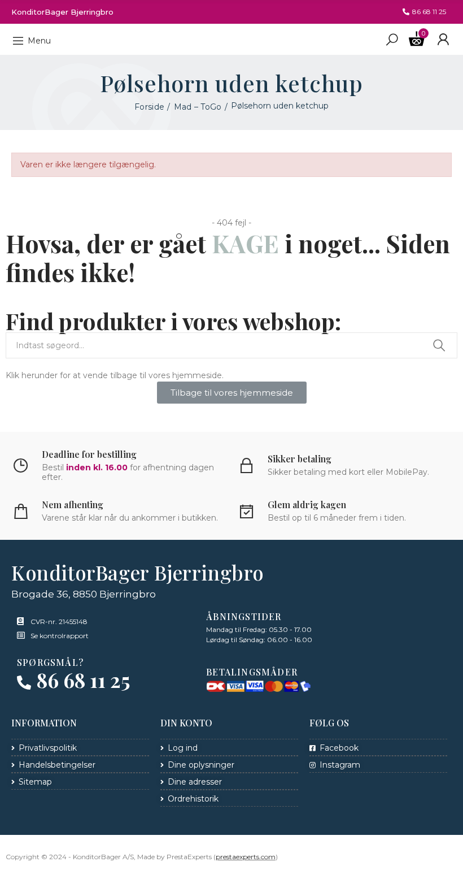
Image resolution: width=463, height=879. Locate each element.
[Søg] (392, 39)
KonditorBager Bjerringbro (62, 11)
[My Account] (443, 39)
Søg (439, 345)
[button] (424, 12)
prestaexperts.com (246, 856)
